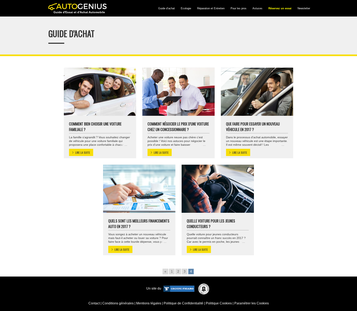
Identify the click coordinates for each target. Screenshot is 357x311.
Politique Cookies (219, 303)
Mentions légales (148, 303)
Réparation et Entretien (211, 8)
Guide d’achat (166, 8)
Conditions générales (118, 303)
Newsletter (304, 8)
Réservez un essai (280, 8)
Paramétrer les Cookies (251, 303)
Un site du (154, 288)
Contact (94, 303)
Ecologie (186, 8)
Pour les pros (238, 8)
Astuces (257, 8)
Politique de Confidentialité (183, 303)
